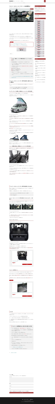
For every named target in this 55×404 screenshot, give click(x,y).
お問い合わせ (31, 399)
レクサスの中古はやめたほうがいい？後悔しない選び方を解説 (40, 70)
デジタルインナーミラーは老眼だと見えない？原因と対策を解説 (40, 66)
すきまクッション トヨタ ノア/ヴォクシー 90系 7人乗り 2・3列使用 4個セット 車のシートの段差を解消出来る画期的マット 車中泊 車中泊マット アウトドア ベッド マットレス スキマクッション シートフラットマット (22, 292)
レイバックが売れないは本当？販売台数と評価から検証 (40, 80)
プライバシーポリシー (26, 399)
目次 (22, 399)
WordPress (32, 401)
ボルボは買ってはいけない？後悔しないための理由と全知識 (40, 68)
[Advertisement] (21, 28)
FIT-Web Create (26, 401)
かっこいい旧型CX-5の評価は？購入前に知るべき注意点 (40, 63)
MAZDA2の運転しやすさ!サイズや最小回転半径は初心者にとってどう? (40, 75)
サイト (10, 388)
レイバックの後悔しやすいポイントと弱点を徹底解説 (40, 77)
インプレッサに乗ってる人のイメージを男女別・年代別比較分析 (40, 73)
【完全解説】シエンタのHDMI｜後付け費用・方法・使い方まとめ (40, 61)
